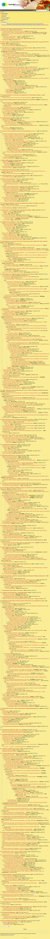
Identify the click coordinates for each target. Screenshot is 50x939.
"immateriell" (7, 401)
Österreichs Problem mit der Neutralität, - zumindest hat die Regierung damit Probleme (20, 845)
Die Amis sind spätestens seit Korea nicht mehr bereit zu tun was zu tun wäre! (19, 765)
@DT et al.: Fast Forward (12, 347)
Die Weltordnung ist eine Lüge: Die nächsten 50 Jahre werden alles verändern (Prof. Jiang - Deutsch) (24, 241)
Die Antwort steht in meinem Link (14, 635)
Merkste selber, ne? (21, 796)
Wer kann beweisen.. (6, 417)
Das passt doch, (8, 139)
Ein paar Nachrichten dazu (7, 561)
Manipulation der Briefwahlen (12, 334)
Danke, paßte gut (6, 44)
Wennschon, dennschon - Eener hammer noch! (15, 441)
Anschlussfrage (9, 629)
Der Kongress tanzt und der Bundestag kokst (11, 736)
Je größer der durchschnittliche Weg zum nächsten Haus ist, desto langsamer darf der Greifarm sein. (28, 147)
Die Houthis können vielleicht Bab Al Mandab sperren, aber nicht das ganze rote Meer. (26, 508)
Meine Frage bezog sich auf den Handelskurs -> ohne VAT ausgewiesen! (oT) (25, 642)
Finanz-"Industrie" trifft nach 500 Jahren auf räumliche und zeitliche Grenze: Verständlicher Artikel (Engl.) (23, 809)
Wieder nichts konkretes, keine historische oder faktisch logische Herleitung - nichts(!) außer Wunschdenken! (26, 398)
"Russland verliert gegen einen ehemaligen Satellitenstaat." (16, 497)
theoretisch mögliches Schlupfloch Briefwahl (21, 363)
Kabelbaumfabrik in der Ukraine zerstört (11, 547)
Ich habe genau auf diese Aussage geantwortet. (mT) (21, 351)
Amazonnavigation (37, 24)
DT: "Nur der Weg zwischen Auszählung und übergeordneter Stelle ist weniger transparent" (29, 356)
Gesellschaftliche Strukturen (8, 526)
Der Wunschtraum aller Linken (10, 572)
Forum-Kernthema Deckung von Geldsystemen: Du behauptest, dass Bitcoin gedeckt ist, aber (21, 392)
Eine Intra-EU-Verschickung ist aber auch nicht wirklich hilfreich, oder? (17, 528)
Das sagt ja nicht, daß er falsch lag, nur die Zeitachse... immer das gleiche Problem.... (22, 680)
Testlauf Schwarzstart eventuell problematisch (19, 620)
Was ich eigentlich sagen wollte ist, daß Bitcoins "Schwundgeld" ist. (20, 403)
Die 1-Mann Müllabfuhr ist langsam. (14, 146)
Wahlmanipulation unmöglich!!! (13, 368)
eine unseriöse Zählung (8, 224)
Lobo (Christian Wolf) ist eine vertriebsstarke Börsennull (14, 70)
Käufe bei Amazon (19, 24)
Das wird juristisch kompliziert (14, 306)
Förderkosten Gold (10, 612)
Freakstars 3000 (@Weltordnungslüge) (10, 384)
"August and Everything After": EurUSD (12, 458)
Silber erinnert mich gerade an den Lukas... (12, 178)
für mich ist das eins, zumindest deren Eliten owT (16, 554)
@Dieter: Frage (6, 212)
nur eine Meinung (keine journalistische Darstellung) (14, 582)
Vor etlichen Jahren (6, 523)
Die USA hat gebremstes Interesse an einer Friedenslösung (14, 420)
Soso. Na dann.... (9, 270)
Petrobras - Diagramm (7, 421)
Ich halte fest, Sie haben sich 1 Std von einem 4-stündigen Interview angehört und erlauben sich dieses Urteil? (25, 315)
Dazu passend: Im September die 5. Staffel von (12, 36)
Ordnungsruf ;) (5, 534)
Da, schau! (7, 743)
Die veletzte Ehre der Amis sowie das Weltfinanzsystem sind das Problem (18, 428)
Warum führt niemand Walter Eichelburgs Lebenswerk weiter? (15, 186)
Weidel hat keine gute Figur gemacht (10, 108)
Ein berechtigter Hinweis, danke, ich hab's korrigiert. (14, 53)
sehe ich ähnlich (6, 219)
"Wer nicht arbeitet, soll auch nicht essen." (12, 864)
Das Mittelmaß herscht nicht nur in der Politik (14, 863)
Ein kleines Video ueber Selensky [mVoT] (12, 555)
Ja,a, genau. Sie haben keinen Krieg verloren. (13, 764)
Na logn (8, 230)
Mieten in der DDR (7, 566)
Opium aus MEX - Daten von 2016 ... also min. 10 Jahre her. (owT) (30, 793)
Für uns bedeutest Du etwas (11, 449)
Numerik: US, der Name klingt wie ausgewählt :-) (12, 382)
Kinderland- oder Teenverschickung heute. (11, 525)
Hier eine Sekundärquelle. (12, 634)
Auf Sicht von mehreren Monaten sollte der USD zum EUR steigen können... (20, 460)
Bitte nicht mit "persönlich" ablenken (14, 690)
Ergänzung (9, 501)
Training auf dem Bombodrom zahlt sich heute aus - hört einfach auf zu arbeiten (18, 892)
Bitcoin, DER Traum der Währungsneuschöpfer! (15, 402)
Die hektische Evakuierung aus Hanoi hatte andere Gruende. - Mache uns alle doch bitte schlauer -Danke (25, 802)
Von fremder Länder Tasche (10, 701)
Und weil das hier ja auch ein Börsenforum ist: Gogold (13, 197)
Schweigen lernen (10, 92)
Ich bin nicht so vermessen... (14, 472)
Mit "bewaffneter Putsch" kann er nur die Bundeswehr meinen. (15, 495)
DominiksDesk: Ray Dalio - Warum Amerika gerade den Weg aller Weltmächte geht (20, 708)
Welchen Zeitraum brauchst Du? (10, 225)
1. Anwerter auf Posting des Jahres (10, 198)
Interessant (4, 243)
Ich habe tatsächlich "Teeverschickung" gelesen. (13, 535)
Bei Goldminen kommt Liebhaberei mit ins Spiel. (17, 624)
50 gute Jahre (8, 228)
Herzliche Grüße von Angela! (8, 739)
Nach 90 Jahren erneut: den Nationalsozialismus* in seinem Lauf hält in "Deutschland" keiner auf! (22, 33)
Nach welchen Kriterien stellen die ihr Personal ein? (14, 379)
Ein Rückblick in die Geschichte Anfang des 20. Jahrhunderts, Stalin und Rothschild (19, 842)
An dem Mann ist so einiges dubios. (11, 264)
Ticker (3, 20)
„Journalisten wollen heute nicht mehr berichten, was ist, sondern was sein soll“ (19, 579)
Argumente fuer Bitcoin (8, 406)
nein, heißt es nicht (11, 84)
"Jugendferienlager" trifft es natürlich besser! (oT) (13, 537)
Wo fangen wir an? (10, 518)
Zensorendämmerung (7, 207)
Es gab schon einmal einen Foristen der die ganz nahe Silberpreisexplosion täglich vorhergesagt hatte (25, 676)
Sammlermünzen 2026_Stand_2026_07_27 (11, 729)
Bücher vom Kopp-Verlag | (31, 23)
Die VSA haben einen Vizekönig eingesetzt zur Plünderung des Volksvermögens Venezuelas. (22, 901)
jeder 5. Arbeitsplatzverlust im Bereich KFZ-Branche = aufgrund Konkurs (18, 830)
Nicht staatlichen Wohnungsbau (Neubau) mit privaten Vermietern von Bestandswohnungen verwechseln (25, 567)
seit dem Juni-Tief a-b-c (8, 604)
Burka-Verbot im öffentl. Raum (9, 169)
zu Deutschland (5, 711)
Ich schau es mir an (9, 89)
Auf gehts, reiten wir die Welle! (10, 626)
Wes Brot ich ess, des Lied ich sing (14, 282)
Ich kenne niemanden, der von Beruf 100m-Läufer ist (16, 137)
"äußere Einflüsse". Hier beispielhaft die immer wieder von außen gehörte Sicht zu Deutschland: (24, 104)
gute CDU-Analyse (8, 115)
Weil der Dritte (7, 759)
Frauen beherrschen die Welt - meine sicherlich (12, 435)
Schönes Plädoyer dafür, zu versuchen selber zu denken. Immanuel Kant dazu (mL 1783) (24, 268)
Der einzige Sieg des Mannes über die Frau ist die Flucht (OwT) (16, 437)
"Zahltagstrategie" (6, 719)
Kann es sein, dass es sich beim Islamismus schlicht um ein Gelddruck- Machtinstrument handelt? (22, 913)
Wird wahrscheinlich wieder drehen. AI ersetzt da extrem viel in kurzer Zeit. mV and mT (20, 896)
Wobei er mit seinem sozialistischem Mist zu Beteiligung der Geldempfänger (18, 55)
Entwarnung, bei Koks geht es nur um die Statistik (12, 735)
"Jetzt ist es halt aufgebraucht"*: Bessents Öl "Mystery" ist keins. (23, 506)
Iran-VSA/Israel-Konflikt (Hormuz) (9, 444)
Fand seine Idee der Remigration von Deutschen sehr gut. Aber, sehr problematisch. (21, 296)
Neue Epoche (8, 663)
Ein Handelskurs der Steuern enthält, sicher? (15, 632)
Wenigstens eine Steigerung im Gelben (12, 700)
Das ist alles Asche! (10, 614)
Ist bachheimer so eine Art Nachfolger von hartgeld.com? (15, 188)
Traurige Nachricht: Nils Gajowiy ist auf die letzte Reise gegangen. (17, 716)
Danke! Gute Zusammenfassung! (11, 571)
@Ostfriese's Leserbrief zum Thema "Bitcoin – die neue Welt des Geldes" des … (19, 408)
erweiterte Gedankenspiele (7, 451)
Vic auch (4, 721)
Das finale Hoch (7, 653)
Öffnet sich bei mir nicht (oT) (9, 380)
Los (47, 10)
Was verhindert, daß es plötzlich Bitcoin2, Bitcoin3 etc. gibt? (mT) (19, 405)
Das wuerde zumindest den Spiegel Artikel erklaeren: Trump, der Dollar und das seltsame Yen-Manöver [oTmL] (25, 476)
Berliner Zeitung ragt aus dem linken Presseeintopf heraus (16, 580)
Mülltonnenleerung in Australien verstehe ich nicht (15, 143)
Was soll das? (12, 779)
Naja (6, 498)
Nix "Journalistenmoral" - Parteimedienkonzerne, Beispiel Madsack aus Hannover (22, 279)
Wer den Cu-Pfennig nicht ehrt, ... (9, 180)
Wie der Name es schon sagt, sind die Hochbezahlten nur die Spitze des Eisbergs (19, 820)
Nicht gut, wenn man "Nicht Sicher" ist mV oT (13, 899)
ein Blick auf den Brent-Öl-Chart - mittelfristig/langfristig (14, 592)
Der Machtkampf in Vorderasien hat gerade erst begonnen (16, 596)
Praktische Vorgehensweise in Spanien (11, 909)
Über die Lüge (5, 39)
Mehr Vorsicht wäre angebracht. (8, 214)
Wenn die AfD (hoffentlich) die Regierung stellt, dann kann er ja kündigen (17, 490)
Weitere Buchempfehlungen (27, 24)
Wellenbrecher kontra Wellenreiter (12, 627)
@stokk (5, 213)
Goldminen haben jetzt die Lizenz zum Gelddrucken (15, 613)
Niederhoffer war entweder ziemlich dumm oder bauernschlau (16, 723)
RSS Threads (8, 935)
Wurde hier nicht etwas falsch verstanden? (14, 194)
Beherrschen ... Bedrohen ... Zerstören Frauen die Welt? (14, 436)
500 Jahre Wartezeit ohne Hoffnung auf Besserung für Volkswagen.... (19, 829)
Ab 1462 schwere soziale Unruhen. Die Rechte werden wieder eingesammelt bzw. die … (22, 826)
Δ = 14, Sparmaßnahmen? (7, 110)
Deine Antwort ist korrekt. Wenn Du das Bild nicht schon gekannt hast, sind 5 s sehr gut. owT (27, 465)
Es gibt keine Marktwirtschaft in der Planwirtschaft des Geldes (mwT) (22, 517)
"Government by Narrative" (7, 578)
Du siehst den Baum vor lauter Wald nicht (17, 350)
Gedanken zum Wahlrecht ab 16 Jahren (11, 748)
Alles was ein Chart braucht (10, 201)
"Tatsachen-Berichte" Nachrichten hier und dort (13, 753)
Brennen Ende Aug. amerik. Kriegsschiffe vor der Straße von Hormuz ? (18, 419)
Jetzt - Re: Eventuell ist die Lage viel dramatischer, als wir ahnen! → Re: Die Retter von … (26, 674)
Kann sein (8, 610)
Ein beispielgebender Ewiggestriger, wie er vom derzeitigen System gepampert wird (19, 522)
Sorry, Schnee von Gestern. (10, 122)
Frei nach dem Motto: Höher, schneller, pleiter (12, 239)
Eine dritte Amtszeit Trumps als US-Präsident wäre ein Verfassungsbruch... (20, 248)
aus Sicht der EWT (13, 474)
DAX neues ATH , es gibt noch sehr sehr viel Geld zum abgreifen (15, 869)
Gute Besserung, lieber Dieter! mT (9, 445)
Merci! (4, 695)
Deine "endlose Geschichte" (8, 852)
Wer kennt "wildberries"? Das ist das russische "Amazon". (14, 836)
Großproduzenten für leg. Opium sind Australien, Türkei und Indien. (22, 776)
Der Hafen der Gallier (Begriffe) (12, 762)
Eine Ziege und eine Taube (8, 52)
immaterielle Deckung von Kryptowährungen (12, 397)
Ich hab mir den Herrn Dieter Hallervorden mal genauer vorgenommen (16, 837)
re (6, 461)
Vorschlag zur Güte (8, 885)
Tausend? (9, 615)
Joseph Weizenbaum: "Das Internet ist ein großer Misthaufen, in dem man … (22, 412)
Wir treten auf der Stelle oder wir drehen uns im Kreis (15, 917)
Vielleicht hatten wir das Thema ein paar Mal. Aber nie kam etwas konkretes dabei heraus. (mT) (24, 322)
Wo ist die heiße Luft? (6, 275)
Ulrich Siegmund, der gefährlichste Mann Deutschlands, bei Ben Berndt (18, 274)
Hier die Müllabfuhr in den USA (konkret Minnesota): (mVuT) (19, 150)
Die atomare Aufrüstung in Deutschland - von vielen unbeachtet (15, 848)
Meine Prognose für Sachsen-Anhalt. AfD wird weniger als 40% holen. (16, 318)
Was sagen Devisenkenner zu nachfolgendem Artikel (14, 455)
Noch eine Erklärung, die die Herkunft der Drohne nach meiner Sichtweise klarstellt (20, 839)
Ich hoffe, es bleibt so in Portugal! (12, 299)
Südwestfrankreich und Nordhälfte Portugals (13, 866)
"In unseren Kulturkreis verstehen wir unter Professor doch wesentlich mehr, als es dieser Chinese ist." (24, 262)
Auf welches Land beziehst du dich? (12, 298)
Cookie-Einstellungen (45, 24)
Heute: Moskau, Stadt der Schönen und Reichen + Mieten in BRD (18, 760)
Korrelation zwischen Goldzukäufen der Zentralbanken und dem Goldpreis (23, 667)
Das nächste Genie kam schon (11, 440)
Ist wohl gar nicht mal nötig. (9, 494)
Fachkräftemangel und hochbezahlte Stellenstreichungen (15, 816)
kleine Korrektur (7, 61)
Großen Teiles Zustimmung (11, 887)
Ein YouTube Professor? (7, 261)
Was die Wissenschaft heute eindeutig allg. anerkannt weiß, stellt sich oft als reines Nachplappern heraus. (26, 414)
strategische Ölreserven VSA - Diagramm (10, 597)
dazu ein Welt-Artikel (10, 301)
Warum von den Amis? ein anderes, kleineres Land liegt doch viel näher (20, 552)
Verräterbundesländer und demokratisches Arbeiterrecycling (15, 874)
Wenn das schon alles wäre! (10, 741)
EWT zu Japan (5, 233)
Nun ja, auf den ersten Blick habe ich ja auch (14, 73)
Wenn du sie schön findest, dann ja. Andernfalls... (12, 732)
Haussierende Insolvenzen (7, 738)
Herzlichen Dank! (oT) (7, 167)
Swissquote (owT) (7, 120)
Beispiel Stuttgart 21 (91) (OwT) (13, 890)
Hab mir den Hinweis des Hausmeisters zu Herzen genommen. (16, 832)
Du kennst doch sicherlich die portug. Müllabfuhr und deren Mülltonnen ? (20, 141)
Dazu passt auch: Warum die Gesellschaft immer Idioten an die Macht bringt (19, 861)
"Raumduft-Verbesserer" (9, 312)
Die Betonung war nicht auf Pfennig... (11, 182)
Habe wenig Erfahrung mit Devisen (10, 457)
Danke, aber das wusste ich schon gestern (12, 162)
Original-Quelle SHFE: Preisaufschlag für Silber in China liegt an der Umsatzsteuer (25, 636)
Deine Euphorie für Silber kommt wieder (11, 625)
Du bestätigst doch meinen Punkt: (22, 792)
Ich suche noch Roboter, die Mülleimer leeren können (14, 134)
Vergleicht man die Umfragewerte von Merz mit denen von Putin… (16, 891)
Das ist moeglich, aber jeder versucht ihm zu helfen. (14, 374)
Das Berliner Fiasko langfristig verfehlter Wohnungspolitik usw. (16, 563)
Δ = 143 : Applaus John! (13, 285)
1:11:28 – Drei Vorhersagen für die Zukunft (13, 247)
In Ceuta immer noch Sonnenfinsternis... (11, 485)
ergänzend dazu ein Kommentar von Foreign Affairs (13, 713)
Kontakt (12, 935)
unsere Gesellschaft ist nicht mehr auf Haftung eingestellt (16, 886)
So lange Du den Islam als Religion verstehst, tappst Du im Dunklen (17, 916)
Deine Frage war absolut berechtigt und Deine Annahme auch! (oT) (25, 651)
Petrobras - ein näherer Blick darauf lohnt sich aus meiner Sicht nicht (18, 423)
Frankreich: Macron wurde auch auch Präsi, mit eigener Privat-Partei (16, 97)
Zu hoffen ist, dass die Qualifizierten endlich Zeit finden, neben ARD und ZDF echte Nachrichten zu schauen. (24, 818)
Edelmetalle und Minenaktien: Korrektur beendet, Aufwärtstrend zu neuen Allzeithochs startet (23, 600)
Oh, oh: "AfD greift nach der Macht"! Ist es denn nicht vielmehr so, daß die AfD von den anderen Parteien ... (25, 530)
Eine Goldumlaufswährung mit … (13, 664)
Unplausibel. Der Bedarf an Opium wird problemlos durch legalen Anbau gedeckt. (23, 773)
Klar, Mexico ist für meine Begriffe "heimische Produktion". (24, 786)
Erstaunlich (5, 385)
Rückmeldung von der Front (11, 500)
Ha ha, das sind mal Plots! (12, 657)
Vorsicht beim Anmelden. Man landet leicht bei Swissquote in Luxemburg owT (20, 121)
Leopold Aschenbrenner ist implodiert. (11, 855)
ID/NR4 (4, 923)
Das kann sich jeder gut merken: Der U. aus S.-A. (13, 383)
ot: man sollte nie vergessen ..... (8, 754)
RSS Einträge (3, 935)
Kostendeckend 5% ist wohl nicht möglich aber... (13, 570)
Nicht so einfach (9, 196)
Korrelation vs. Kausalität (20, 791)
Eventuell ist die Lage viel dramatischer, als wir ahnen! (18, 673)
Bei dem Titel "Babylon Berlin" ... (10, 37)
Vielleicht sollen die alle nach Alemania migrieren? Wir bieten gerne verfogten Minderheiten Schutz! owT (23, 171)
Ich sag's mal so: (5, 833)
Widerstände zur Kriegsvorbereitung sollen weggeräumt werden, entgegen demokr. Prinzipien (21, 880)
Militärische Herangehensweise (14, 149)
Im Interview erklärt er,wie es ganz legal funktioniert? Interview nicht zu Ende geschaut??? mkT (25, 250)
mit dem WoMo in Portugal (7, 176)
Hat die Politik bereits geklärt (8, 918)
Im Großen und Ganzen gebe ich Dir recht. (19, 293)
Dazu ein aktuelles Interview (8, 426)
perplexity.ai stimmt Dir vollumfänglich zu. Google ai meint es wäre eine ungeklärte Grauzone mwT (27, 254)
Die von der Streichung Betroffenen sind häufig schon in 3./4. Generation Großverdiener (21, 824)
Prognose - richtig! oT (13, 333)
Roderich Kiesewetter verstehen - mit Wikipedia (15, 519)
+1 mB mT (4, 565)
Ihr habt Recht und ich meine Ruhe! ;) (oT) (19, 650)
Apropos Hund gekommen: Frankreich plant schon (19, 618)
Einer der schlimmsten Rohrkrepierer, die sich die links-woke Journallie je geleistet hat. (21, 377)
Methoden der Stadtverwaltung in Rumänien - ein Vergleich (14, 843)
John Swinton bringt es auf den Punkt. (15, 284)
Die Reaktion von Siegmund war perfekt (10, 313)
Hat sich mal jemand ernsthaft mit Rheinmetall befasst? (13, 844)
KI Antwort (5, 720)
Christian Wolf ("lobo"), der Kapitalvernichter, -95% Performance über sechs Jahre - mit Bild (26, 691)
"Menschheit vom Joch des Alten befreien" (13, 411)
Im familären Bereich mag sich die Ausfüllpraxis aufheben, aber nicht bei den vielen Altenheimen (26, 325)
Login (2, 11)
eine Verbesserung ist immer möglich (11, 107)
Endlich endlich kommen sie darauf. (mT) (17, 619)
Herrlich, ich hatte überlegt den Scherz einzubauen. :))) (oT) (16, 536)
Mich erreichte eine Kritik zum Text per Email (11, 407)
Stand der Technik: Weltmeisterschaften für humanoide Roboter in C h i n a (19, 131)
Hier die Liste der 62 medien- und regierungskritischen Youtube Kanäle (17, 32)
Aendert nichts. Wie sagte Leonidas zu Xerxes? (14, 62)
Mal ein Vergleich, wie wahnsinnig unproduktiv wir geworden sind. (17, 906)
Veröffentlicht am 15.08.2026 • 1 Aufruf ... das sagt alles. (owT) (17, 386)
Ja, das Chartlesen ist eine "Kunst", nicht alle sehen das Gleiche (19, 462)
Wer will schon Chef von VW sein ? (10, 58)
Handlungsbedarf (9, 91)
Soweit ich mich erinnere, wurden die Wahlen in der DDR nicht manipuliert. (22, 340)
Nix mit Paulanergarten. (11, 324)
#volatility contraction (8, 924)
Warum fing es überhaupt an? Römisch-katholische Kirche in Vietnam (18, 808)
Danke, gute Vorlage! (12, 801)
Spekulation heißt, (10, 83)
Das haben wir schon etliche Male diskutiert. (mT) (18, 348)
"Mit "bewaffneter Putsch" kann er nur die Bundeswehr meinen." (16, 496)
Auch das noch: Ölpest (7, 453)
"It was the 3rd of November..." (14, 507)
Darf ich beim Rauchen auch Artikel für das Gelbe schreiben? (16, 696)
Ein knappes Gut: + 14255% (9, 314)
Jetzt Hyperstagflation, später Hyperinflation (15, 656)
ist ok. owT (7, 424)
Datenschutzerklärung (39, 23)
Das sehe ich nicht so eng (10, 295)
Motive (3, 548)
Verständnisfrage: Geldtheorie (9, 117)
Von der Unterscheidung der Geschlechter (11, 834)
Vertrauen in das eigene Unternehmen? (16, 85)
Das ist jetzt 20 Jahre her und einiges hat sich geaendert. (21, 669)
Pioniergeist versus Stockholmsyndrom (12, 410)
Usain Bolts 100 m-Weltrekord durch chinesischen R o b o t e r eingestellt (17, 133)
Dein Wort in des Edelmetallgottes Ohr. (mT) (11, 603)
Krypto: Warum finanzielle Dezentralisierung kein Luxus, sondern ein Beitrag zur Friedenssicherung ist (25, 390)
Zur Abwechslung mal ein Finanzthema (11, 894)
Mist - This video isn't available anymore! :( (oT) (14, 556)
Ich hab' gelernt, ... (12, 307)
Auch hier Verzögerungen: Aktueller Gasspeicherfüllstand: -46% (15, 910)
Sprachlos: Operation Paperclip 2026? (10, 63)
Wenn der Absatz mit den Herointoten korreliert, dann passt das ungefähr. (33, 797)
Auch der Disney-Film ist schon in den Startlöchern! (13, 814)
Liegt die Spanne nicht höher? (11, 609)
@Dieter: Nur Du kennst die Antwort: (9, 456)
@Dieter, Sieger (6, 447)
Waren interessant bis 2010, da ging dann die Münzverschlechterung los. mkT (18, 731)
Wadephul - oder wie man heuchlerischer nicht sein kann (14, 205)
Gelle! (7, 90)
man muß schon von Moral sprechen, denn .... (15, 281)
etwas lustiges (5, 375)
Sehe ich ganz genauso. (7, 102)
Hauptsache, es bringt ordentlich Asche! (15, 623)
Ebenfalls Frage (5, 119)
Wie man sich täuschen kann (14, 470)
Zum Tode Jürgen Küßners (21, 23)
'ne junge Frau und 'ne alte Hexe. (14, 463)
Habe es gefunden (10, 703)
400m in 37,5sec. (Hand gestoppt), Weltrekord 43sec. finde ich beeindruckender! (20, 152)
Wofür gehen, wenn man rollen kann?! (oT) (13, 154)
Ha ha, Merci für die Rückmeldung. (11, 199)
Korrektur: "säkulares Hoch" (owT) (12, 661)
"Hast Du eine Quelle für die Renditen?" (13, 702)
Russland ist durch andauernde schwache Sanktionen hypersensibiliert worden (18, 542)
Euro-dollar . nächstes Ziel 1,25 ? (9, 234)
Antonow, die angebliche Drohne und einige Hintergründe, (14, 838)
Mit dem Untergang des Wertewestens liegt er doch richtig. (17, 679)
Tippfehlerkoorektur (13, 259)
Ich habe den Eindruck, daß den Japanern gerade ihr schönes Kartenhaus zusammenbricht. (22, 479)
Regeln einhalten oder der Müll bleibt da (14, 144)
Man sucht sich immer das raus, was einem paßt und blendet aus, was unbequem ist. (20, 68)
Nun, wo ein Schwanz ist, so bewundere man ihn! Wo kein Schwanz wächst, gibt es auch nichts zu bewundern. (26, 78)
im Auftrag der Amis (8, 550)
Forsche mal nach (7, 114)
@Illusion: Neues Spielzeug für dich (11, 190)
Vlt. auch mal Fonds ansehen (8, 694)
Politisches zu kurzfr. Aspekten (8, 593)
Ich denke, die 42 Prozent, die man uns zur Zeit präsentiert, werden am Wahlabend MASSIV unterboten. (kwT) (26, 491)
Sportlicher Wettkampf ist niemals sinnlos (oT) (13, 136)
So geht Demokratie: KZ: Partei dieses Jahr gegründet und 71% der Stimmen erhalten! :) (21, 95)
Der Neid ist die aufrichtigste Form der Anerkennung (13, 75)
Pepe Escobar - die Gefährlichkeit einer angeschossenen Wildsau (17, 210)
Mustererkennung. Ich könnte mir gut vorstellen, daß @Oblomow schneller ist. (25, 467)
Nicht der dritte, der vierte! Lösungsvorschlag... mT (15, 763)
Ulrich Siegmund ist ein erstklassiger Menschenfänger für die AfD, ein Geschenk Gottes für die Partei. (23, 308)
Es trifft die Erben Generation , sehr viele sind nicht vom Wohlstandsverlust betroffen (19, 822)
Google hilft (4, 161)
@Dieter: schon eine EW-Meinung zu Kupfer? (11, 223)
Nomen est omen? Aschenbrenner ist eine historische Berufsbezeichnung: (17, 868)
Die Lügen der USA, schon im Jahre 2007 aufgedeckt (13, 849)
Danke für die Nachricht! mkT (8, 718)
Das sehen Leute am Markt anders (15, 503)
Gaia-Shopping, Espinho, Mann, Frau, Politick (12, 590)
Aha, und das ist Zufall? (7, 573)
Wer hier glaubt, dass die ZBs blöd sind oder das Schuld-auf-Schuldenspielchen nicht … (20, 125)
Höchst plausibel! (10, 775)
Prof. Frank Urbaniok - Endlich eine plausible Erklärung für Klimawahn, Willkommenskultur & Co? (24, 575)
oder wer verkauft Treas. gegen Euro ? (12, 236)
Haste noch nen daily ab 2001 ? (13, 229)
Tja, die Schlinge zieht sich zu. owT (13, 124)
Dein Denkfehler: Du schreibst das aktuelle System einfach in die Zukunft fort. (23, 303)
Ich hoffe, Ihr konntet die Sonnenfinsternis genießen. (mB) (15, 483)
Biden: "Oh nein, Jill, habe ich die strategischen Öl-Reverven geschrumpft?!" (18, 598)
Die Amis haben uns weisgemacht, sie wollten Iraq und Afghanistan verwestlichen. (22, 768)
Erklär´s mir (9, 471)
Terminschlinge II (5, 127)
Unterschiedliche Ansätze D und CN (9, 907)
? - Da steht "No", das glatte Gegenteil (16, 641)
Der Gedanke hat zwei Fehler (10, 766)
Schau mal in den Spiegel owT (11, 879)
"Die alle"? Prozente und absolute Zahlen (11, 173)
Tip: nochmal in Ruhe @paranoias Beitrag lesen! (19, 505)
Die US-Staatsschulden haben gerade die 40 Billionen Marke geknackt (16, 237)
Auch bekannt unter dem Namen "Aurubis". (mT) (18, 616)
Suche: (34, 10)
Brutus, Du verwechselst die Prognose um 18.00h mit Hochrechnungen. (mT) (24, 330)
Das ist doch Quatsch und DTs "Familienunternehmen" (14, 60)
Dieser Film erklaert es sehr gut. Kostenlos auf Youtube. (15, 804)
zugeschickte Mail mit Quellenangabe (11, 714)
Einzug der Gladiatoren (7, 875)
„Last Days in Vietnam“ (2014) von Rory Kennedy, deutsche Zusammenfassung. (21, 806)
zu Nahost (4, 712)
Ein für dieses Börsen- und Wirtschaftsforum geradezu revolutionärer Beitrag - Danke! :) (21, 697)
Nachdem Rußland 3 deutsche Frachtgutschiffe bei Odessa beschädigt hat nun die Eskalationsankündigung (24, 559)
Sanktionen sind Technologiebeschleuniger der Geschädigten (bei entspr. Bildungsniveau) (22, 539)
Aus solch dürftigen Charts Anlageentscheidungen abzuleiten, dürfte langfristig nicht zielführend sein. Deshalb (25, 605)
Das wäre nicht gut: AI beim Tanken (10, 898)
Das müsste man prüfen (16, 352)
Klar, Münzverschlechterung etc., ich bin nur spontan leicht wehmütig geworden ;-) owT (23, 183)
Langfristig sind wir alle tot (10, 662)
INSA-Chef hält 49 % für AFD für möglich (11, 370)
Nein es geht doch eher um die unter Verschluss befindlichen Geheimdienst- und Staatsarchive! (29, 291)
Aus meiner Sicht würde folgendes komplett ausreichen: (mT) (16, 276)
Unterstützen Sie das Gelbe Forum (7, 24)
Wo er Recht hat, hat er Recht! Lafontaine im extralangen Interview (17, 47)
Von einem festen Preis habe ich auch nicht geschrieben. (19, 665)
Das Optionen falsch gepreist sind (11, 724)
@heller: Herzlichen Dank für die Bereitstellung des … (14, 812)
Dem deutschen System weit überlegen (14, 142)
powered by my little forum (25, 937)
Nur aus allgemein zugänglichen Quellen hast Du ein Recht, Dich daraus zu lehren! (26, 288)
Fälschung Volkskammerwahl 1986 (15, 346)
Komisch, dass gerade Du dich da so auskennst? (13, 757)
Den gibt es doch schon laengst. (9, 543)
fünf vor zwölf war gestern (8, 103)
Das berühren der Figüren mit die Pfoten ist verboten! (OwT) (15, 109)
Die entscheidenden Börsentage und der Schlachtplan (14, 920)
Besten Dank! (9, 442)
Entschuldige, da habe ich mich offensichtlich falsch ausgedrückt (21, 706)
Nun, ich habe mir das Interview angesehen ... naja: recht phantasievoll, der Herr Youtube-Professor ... (27, 252)
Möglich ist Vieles (8, 80)
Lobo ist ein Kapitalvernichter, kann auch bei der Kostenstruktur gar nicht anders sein (24, 685)
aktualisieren (4, 14)
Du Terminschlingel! (7, 129)
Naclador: (12, 780)
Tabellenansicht (5, 19)
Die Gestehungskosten (9, 608)
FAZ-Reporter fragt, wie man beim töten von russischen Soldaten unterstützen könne (22, 583)
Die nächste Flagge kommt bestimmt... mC (11, 921)
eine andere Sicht (8, 654)
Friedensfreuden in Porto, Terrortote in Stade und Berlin (14, 851)
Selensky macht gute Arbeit (9, 549)
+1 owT (5, 57)
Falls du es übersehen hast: (9, 158)
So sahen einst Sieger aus (8, 876)
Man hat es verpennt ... (9, 218)
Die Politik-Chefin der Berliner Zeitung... (12, 532)
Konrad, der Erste (6, 904)
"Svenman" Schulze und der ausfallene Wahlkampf (12, 112)
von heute (6, 433)
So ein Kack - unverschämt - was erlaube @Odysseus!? (14, 746)
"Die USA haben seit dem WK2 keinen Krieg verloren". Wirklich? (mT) (17, 758)
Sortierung (4, 16)
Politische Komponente (7, 750)
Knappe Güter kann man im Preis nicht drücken (17, 502)
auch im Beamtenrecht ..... (11, 889)
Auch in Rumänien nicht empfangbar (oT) (12, 388)
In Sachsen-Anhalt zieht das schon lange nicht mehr (13, 31)
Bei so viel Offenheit (9, 81)
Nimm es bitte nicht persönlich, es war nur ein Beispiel (17, 684)
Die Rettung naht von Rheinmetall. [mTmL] (15, 516)
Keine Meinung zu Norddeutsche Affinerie (16, 621)
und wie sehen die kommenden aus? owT (12, 878)
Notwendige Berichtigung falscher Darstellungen (13, 67)
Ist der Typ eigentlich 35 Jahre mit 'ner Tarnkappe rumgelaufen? (15, 521)
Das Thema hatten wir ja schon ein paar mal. (13, 320)
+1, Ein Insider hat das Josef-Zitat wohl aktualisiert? (17, 335)
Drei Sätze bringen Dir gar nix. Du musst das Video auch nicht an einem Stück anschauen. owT (23, 245)
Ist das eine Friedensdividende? (9, 235)
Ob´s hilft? (6, 372)
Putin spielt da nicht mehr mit (13, 513)
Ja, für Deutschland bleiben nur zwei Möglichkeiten (16, 302)
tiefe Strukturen (7, 277)
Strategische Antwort (6, 49)
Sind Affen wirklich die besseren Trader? (12, 72)
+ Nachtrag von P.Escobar (7, 211)
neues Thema (5, 13)
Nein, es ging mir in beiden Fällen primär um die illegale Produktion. (25, 781)
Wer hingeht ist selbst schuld (9, 65)
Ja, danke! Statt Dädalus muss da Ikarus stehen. (14, 858)
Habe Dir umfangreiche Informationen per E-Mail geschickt (14, 166)
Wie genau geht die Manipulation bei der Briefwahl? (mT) (15, 319)
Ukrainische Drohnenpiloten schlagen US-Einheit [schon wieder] (19, 514)
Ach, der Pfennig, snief (8, 181)
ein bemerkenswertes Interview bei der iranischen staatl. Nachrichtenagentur (19, 726)
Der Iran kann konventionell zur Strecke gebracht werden (15, 216)
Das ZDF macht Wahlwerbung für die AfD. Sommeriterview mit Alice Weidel (18, 99)
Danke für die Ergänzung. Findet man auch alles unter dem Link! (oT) (22, 638)
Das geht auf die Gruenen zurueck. (9, 751)
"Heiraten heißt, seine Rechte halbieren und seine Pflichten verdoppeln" (18, 438)
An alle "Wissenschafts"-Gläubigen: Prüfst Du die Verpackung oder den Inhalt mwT (22, 265)
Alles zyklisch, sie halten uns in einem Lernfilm (13, 38)
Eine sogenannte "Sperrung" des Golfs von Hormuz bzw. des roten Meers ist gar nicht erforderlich (29, 511)
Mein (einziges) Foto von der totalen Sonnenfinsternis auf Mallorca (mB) (17, 484)
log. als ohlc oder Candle (10, 226)
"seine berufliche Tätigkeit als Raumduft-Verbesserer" (14, 310)
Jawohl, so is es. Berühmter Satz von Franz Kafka (12, 272)
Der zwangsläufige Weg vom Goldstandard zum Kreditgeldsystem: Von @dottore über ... (25, 670)
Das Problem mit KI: (18, 790)
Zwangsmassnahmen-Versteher (8, 45)
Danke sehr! (7, 165)
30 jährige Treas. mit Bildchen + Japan (10, 221)
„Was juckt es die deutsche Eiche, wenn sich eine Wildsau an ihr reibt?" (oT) (18, 74)
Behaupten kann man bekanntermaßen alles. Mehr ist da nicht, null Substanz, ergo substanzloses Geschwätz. (26, 395)
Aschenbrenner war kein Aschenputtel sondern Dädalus (13, 856)
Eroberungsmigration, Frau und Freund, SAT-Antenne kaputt (15, 175)
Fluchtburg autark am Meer (11, 23)
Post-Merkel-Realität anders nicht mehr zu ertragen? (14, 734)
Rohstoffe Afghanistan (11, 800)
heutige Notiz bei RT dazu (7, 429)
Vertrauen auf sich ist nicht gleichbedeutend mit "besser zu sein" (22, 86)
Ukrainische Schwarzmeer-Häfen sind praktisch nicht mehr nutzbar (16, 558)
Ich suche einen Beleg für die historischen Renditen (17, 705)
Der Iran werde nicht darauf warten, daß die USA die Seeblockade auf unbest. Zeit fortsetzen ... (22, 430)
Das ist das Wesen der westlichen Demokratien (14, 862)
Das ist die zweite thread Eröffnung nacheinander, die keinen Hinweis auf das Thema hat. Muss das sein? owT (25, 50)
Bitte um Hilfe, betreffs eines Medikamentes (12, 160)
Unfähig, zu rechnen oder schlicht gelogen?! (15, 683)
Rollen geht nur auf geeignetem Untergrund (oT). (15, 155)
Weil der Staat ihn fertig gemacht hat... (11, 187)
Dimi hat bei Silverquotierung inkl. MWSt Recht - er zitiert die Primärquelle (25, 647)
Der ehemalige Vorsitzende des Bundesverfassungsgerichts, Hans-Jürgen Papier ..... (20, 882)
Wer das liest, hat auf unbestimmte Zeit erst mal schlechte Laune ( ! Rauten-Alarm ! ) (19, 744)
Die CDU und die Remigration (8, 912)
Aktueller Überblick (8, 373)
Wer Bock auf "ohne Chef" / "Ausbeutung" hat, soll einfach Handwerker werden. (19, 56)
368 (8, 926)
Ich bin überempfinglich (10, 588)
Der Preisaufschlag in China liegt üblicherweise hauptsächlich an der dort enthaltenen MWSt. (24, 630)
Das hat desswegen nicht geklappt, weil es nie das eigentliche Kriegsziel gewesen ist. (23, 770)
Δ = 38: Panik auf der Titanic (8, 529)
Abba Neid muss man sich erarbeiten (10, 76)
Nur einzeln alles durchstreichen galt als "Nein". (18, 342)
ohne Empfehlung (11, 231)
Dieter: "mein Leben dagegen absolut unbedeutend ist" (16, 450)
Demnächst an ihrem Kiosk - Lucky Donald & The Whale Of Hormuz (16, 813)
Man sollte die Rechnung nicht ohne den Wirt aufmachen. (17, 867)
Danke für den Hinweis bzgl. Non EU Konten (15, 193)
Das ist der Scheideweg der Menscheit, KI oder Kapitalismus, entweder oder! (18, 860)
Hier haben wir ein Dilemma (9, 595)
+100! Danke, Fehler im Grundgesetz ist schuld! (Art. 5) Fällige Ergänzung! (23, 286)
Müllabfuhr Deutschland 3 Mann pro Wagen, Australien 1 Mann (17, 138)
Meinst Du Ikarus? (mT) (8, 857)
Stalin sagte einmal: (7, 369)
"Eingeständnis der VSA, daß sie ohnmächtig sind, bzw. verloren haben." (17, 755)
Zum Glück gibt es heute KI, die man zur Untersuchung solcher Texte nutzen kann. (30, 787)
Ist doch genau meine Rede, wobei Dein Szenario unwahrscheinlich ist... (19, 217)
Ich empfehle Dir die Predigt (15, 88)
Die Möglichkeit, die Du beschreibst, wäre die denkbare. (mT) (19, 339)
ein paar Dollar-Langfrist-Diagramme (9, 478)
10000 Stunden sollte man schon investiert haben (19, 473)
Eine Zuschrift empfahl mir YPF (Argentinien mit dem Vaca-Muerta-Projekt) (18, 425)
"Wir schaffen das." (7, 740)
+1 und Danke (5, 157)
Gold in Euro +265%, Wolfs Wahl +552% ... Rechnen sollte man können (18, 69)
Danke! (4, 113)
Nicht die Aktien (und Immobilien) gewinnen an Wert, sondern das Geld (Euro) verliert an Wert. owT (23, 871)
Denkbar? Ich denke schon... (13, 367)
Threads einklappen (6, 17)
